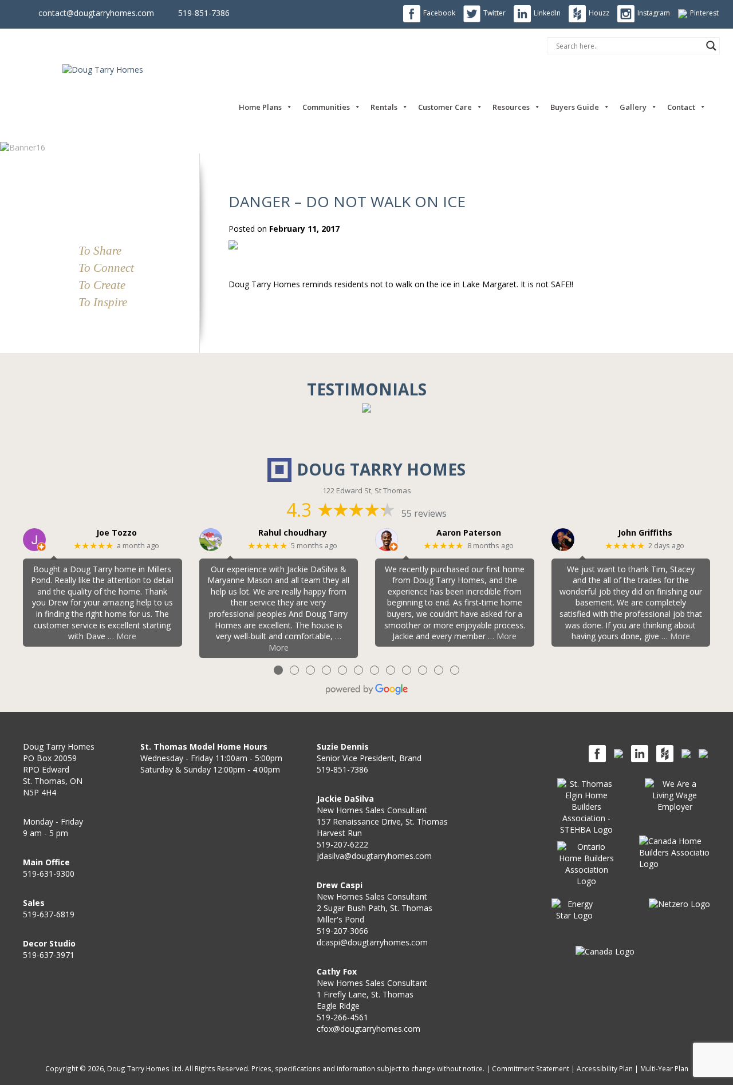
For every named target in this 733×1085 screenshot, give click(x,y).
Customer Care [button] (445, 107)
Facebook (439, 13)
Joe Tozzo (116, 533)
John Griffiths (645, 533)
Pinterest (704, 13)
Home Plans (260, 107)
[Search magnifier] (711, 46)
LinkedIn (547, 13)
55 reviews (424, 513)
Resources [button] (511, 107)
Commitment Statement (530, 1068)
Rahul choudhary (292, 533)
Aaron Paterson (468, 533)
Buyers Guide (574, 107)
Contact (681, 107)
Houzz (599, 13)
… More (122, 636)
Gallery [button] (633, 107)
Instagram (653, 13)
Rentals (384, 107)
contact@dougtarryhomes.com (96, 12)
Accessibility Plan (605, 1068)
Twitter (494, 13)
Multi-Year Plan (664, 1068)
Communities (326, 107)
